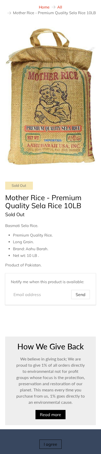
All (59, 7)
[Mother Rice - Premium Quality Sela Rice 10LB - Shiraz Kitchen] (50, 96)
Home (44, 7)
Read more (50, 414)
